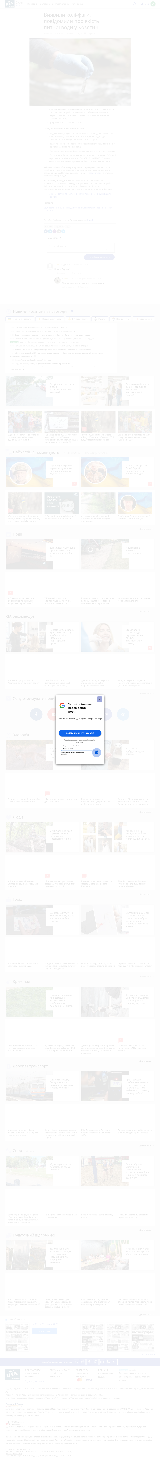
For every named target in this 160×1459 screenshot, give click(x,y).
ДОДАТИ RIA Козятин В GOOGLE (80, 733)
